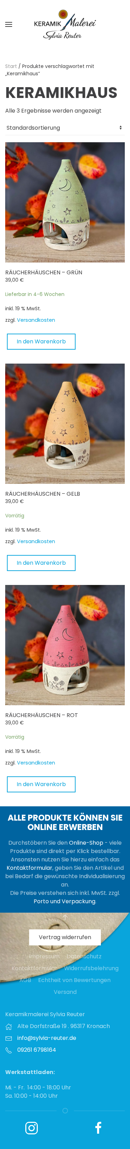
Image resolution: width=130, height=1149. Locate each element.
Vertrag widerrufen (65, 937)
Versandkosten (36, 320)
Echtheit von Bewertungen (74, 980)
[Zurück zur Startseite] (65, 24)
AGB (25, 980)
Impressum (44, 956)
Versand (65, 992)
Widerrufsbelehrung (91, 968)
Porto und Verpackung (64, 901)
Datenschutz (84, 956)
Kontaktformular (29, 868)
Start (11, 66)
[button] (8, 24)
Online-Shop (86, 843)
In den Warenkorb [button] (41, 341)
